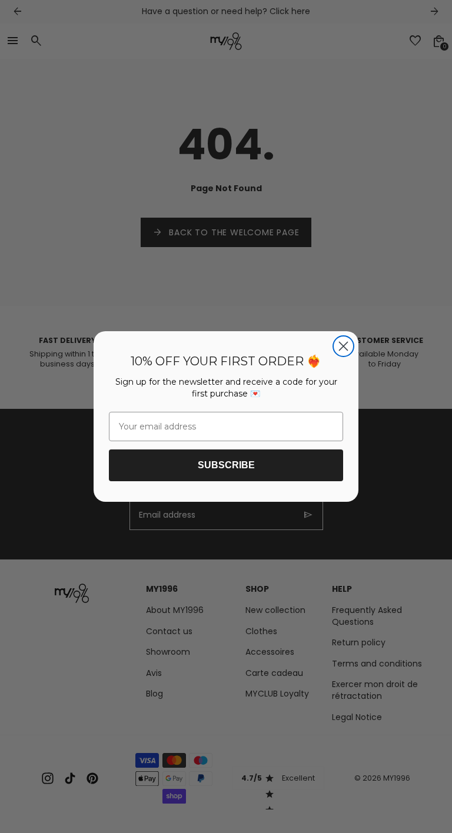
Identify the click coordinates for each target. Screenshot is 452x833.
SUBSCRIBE (226, 465)
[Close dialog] (343, 346)
